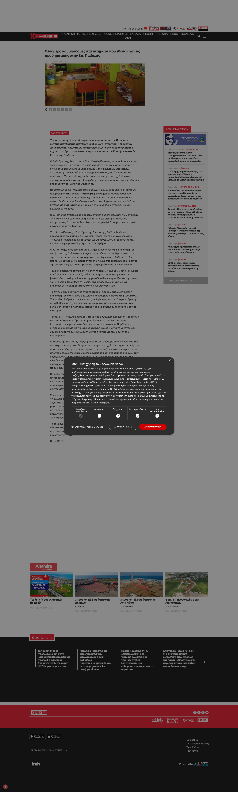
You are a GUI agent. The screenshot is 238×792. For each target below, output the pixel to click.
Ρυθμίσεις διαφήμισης (82, 399)
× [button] (170, 360)
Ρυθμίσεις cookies (80, 402)
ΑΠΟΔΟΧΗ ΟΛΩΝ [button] (152, 426)
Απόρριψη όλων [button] (123, 426)
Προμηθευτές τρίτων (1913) (144, 382)
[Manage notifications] (5, 786)
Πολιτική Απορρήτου (100, 402)
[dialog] (119, 396)
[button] (87, 426)
